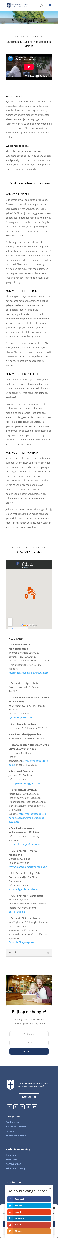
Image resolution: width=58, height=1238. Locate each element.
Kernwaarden (13, 1163)
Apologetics (12, 1122)
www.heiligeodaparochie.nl (23, 889)
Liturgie (10, 1130)
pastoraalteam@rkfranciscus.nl (26, 844)
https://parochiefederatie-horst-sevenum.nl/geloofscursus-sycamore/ (28, 817)
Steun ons (11, 1159)
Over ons (11, 1155)
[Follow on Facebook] (22, 1106)
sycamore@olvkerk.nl (20, 717)
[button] (53, 1208)
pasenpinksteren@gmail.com (25, 783)
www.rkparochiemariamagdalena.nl (28, 866)
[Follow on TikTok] (15, 1106)
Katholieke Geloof (16, 1126)
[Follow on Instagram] (9, 1106)
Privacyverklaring (15, 1168)
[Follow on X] (28, 1106)
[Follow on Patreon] (34, 1106)
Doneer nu (29, 1097)
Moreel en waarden (16, 1135)
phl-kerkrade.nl (17, 911)
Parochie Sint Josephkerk (22, 942)
